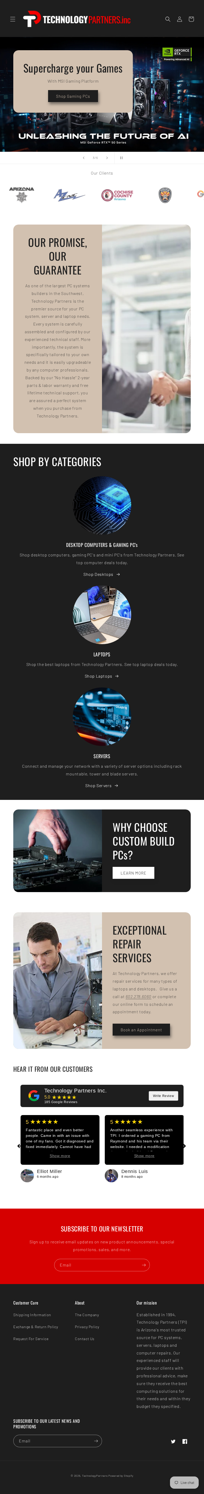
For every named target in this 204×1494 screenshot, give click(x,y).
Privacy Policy (87, 1326)
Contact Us (85, 1338)
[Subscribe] (144, 1265)
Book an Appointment (141, 1029)
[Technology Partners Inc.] (34, 1095)
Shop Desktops (98, 574)
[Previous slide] (84, 158)
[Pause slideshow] (120, 158)
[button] (13, 19)
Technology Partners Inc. (75, 1091)
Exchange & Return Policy (35, 1326)
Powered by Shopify (120, 1475)
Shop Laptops (98, 675)
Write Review (163, 1096)
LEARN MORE (133, 873)
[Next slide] (107, 158)
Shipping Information (32, 1314)
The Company (87, 1314)
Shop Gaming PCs (73, 96)
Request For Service (30, 1338)
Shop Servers (98, 785)
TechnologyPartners (95, 1475)
